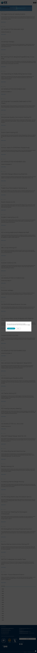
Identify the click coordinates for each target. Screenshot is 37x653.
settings (29, 324)
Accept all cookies (11, 328)
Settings (18, 328)
